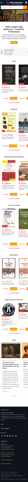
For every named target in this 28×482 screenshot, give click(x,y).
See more (13, 396)
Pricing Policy (12, 473)
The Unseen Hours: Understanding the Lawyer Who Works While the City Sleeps (10, 365)
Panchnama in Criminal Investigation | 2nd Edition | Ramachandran (8, 91)
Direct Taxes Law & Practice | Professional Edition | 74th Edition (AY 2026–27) (8, 233)
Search (2, 472)
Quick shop (5, 98)
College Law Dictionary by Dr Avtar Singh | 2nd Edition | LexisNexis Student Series (8, 187)
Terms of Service (4, 473)
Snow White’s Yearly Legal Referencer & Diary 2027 (8, 137)
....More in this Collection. (14, 102)
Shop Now (14, 42)
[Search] (25, 7)
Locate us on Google (5, 463)
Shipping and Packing (18, 475)
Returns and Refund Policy (6, 475)
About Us (7, 472)
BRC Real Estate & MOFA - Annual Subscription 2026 (8, 283)
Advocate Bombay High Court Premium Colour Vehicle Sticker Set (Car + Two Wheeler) (8, 323)
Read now (4, 391)
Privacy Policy (14, 472)
